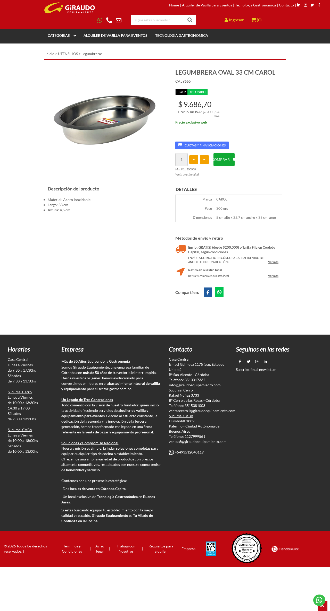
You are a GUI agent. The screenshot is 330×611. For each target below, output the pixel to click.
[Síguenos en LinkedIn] (298, 5)
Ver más (273, 262)
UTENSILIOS (68, 53)
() (259, 19)
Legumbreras (91, 53)
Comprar (221, 159)
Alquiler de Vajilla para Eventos (207, 5)
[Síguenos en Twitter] (312, 5)
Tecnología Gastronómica (255, 5)
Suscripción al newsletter (256, 369)
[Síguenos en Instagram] (305, 5)
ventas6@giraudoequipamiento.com (198, 441)
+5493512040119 (189, 452)
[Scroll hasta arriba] (322, 606)
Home (174, 5)
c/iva (216, 116)
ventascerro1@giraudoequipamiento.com (202, 410)
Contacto (286, 5)
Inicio (49, 53)
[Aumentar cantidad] (193, 159)
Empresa (188, 548)
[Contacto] (109, 20)
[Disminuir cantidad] (204, 159)
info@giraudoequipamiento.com (195, 385)
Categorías (59, 35)
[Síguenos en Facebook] (319, 5)
